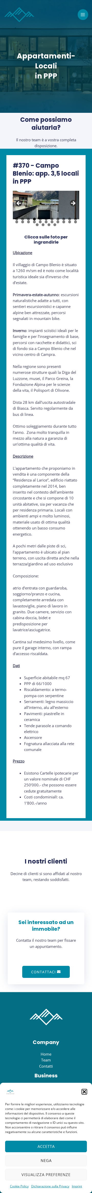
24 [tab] (43, 224)
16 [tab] (40, 221)
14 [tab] (28, 221)
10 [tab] (69, 219)
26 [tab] (55, 224)
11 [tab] (75, 219)
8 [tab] (57, 219)
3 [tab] (28, 219)
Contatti (46, 1066)
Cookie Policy (19, 1186)
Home (46, 1054)
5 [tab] (40, 219)
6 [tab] (46, 219)
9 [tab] (63, 219)
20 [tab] (64, 221)
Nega (46, 1160)
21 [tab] (69, 221)
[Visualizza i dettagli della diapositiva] (46, 205)
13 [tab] (22, 221)
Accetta (46, 1146)
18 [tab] (52, 221)
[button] (84, 1091)
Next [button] (73, 203)
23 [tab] (37, 224)
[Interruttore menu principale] (83, 14)
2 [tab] (22, 219)
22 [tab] (75, 221)
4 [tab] (34, 219)
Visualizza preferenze (46, 1174)
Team (46, 1059)
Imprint (77, 1186)
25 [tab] (49, 224)
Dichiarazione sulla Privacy (50, 1186)
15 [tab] (34, 221)
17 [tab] (46, 221)
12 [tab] (17, 221)
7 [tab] (52, 219)
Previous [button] (19, 203)
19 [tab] (58, 221)
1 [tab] (16, 219)
